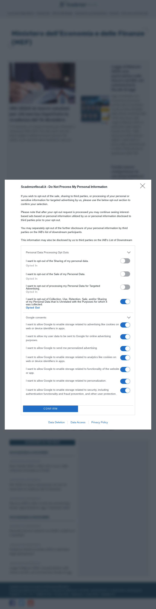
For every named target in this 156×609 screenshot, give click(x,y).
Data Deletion (56, 422)
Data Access (78, 422)
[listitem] (78, 252)
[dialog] (78, 305)
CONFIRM (51, 408)
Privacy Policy (99, 422)
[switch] (125, 260)
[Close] (143, 187)
